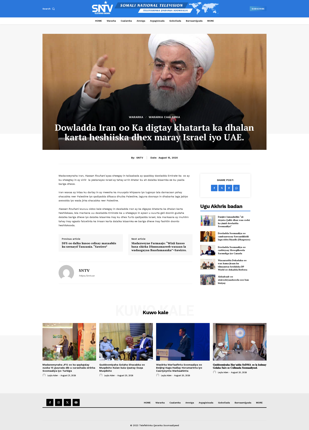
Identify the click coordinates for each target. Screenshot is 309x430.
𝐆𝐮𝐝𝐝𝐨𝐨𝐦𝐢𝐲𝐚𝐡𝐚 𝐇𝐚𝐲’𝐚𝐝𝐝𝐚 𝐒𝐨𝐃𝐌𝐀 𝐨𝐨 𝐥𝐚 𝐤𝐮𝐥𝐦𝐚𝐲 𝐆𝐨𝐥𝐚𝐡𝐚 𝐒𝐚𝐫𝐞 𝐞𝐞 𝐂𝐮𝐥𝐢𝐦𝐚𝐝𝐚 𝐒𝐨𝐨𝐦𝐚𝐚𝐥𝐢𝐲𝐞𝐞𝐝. (239, 366)
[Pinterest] (229, 188)
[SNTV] (66, 272)
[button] (49, 8)
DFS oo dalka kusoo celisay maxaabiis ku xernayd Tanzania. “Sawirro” (89, 245)
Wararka (136, 117)
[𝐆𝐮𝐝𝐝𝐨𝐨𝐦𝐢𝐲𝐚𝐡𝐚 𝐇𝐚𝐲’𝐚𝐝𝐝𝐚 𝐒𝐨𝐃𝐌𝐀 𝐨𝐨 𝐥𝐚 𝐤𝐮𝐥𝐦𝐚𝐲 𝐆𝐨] (240, 342)
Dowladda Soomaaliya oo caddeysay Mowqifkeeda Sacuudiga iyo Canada (232, 250)
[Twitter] (221, 188)
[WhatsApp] (236, 188)
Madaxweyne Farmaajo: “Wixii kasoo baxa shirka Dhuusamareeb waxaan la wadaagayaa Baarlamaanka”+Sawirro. (159, 247)
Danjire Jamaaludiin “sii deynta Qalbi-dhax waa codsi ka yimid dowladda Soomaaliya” (234, 221)
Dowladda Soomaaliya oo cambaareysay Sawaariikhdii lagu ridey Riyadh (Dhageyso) (234, 236)
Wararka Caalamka (164, 117)
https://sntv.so (86, 275)
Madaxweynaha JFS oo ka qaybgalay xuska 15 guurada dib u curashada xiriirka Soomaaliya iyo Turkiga (68, 367)
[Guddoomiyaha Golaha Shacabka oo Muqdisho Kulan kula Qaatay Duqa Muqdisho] (126, 342)
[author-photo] (44, 375)
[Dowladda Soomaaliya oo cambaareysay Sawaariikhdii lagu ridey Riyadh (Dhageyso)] (207, 236)
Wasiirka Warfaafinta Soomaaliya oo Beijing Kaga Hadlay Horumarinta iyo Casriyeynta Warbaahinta (179, 367)
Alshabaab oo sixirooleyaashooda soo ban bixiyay (233, 279)
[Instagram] (58, 402)
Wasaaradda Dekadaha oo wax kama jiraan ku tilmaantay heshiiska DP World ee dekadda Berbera (232, 265)
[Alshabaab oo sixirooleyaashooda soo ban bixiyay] (207, 280)
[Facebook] (214, 188)
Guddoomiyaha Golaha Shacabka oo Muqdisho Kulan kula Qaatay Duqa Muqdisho (122, 367)
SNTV (139, 157)
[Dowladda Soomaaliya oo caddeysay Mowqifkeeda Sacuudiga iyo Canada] (207, 250)
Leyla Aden (52, 375)
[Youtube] (76, 402)
